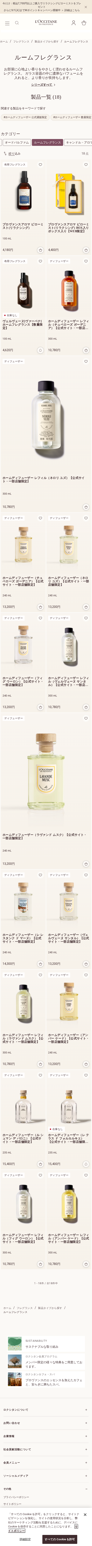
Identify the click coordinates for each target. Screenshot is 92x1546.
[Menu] (7, 23)
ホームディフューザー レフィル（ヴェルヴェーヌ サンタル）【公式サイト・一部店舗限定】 (68, 682)
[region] (46, 1527)
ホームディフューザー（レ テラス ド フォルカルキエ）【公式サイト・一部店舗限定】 (68, 1138)
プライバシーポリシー (16, 1497)
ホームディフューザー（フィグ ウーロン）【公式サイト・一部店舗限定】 (23, 682)
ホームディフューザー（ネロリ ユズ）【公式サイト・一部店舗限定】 (68, 581)
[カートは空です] (83, 23)
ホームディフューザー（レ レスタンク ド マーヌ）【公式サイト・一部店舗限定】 (23, 938)
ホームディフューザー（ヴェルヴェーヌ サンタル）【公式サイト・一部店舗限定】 (68, 938)
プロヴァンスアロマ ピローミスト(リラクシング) (23, 226)
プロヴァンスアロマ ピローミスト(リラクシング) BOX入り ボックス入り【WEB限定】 (68, 228)
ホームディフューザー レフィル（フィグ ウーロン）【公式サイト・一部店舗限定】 (23, 1238)
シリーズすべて (42, 84)
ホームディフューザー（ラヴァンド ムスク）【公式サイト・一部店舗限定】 (45, 836)
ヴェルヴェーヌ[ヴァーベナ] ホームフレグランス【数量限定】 (23, 325)
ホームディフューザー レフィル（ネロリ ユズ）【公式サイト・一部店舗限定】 (44, 479)
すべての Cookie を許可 (60, 1539)
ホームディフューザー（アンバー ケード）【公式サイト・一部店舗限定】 (68, 1038)
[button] (73, 23)
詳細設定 (25, 1539)
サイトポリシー (12, 1504)
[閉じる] (85, 1514)
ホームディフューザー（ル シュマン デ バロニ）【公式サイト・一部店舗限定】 (23, 1138)
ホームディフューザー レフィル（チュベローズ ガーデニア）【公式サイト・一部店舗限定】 (68, 325)
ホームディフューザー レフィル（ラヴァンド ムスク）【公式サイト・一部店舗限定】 (23, 1038)
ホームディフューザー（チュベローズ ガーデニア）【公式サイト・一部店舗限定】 (23, 581)
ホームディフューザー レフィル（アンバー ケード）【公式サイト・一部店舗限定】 (68, 1238)
